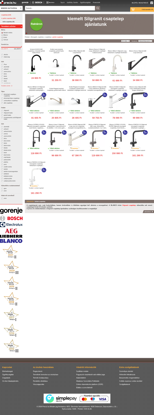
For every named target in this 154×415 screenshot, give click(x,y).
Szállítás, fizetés (72, 2)
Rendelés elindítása (40, 381)
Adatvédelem (81, 378)
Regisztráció (37, 371)
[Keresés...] (97, 8)
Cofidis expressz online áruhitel (130, 381)
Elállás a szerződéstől (84, 387)
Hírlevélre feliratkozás (127, 374)
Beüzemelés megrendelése (129, 378)
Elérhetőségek (7, 371)
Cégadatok (6, 378)
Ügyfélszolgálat (85, 2)
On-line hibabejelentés (10, 381)
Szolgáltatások (124, 384)
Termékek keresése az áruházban (45, 374)
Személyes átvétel (126, 371)
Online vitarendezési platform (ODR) (89, 384)
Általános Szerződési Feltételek (87, 381)
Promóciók (96, 2)
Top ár (62, 2)
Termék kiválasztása (40, 378)
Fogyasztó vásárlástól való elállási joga (90, 374)
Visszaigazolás (38, 384)
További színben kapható (56, 75)
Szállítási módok (82, 371)
